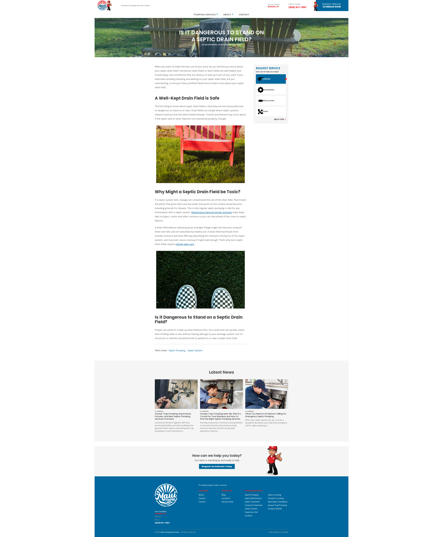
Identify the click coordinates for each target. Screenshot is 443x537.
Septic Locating (274, 495)
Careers (202, 498)
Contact (202, 501)
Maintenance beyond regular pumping (211, 212)
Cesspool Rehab (275, 508)
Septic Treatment (252, 501)
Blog (224, 495)
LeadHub (284, 532)
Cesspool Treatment (253, 505)
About (201, 495)
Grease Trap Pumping (277, 505)
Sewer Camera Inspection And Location (251, 512)
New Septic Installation (278, 501)
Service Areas (227, 501)
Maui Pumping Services (170, 532)
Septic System (195, 350)
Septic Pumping (177, 350)
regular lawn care (185, 244)
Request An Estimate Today (217, 466)
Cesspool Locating (276, 498)
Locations (226, 498)
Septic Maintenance (253, 498)
